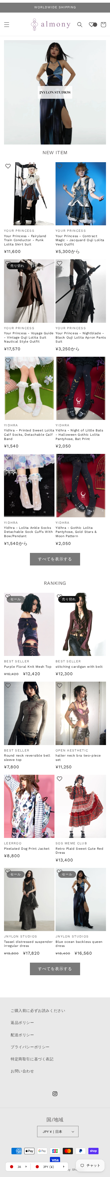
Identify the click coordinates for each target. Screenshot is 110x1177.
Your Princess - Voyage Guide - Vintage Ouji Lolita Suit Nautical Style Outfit (29, 337)
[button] (7, 25)
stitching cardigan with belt (79, 667)
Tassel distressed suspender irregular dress (28, 944)
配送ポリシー (22, 1035)
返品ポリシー (22, 1022)
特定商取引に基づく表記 (32, 1059)
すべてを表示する (55, 559)
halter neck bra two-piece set (78, 758)
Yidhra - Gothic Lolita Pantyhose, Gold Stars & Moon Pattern (76, 532)
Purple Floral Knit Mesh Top (28, 667)
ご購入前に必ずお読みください (38, 1010)
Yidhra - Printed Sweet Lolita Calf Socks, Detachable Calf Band (29, 434)
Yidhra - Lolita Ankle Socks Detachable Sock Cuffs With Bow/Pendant (28, 532)
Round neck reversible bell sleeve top (27, 758)
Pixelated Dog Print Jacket (27, 849)
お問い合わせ (22, 1071)
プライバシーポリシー (30, 1047)
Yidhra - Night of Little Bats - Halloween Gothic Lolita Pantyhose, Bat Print (79, 434)
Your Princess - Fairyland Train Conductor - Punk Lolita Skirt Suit (25, 240)
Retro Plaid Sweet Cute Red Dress (80, 851)
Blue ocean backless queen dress (79, 944)
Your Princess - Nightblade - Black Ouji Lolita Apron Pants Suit (81, 337)
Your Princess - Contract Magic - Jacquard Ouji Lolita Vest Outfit (80, 240)
